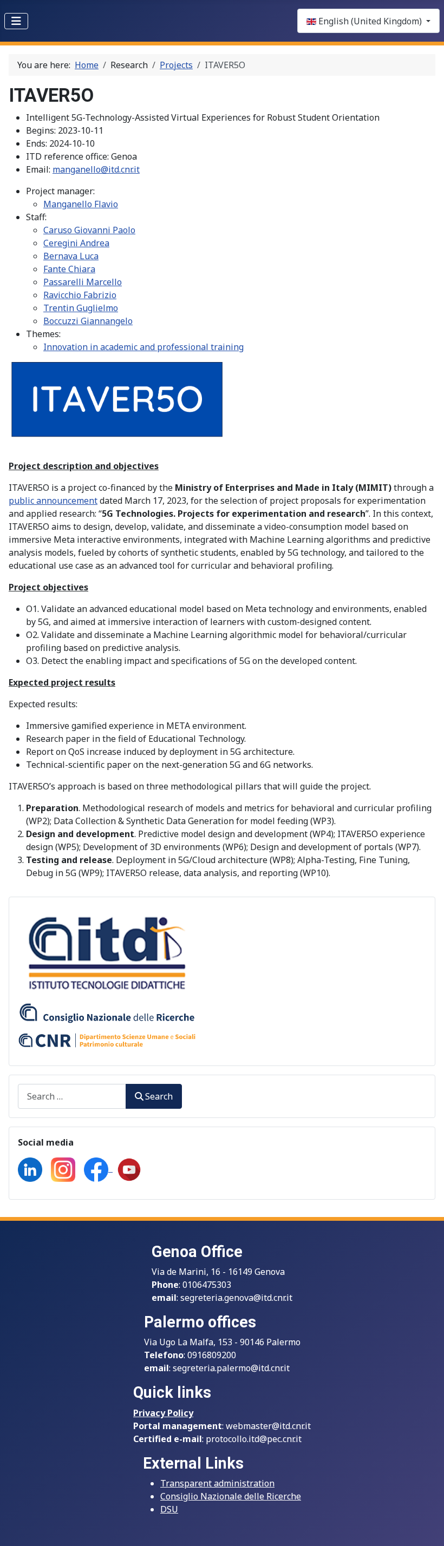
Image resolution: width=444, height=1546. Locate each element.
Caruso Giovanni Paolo (89, 230)
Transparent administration (217, 1483)
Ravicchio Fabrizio (79, 295)
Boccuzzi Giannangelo (88, 321)
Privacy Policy (163, 1413)
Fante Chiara (69, 269)
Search (159, 1096)
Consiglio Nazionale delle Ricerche (230, 1496)
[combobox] (72, 1096)
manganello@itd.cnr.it (96, 169)
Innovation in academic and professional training (143, 347)
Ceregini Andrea (76, 243)
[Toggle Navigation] (16, 21)
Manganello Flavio (80, 204)
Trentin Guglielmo (80, 308)
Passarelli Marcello (82, 282)
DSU (169, 1509)
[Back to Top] (425, 1526)
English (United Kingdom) (370, 21)
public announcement (53, 500)
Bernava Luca (71, 256)
